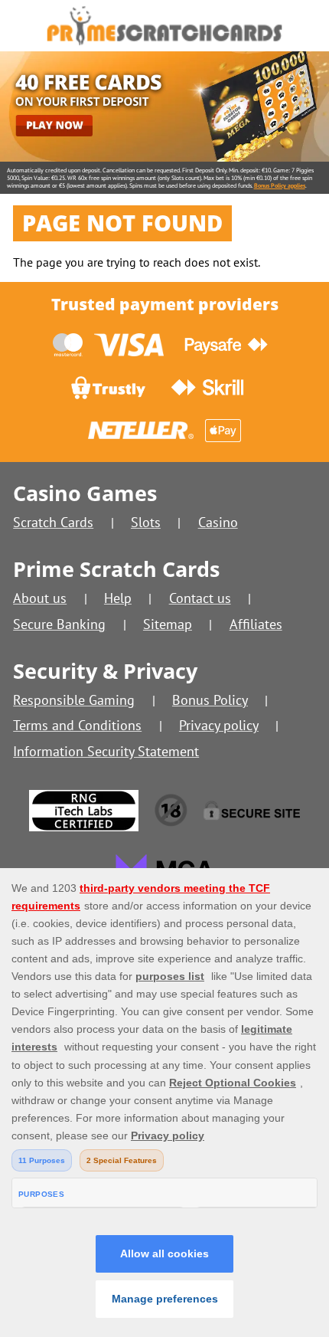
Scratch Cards (53, 522)
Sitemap (167, 624)
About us (40, 598)
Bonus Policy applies (279, 185)
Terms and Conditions (77, 725)
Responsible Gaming (74, 700)
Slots (146, 522)
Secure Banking (59, 624)
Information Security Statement (106, 751)
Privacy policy (219, 725)
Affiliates (256, 624)
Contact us (200, 598)
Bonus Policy (210, 700)
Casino (218, 522)
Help (118, 598)
